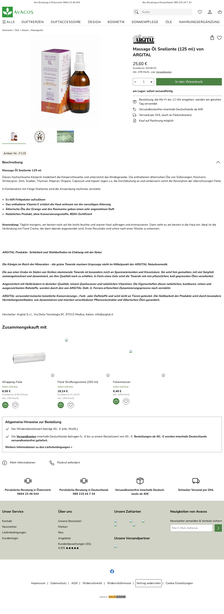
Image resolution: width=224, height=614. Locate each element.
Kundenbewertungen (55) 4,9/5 (74, 546)
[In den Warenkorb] (5, 405)
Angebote (64, 538)
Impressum (38, 583)
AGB (74, 583)
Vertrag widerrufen (148, 583)
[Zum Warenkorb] (220, 12)
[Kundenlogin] (210, 12)
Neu (60, 532)
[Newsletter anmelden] (218, 528)
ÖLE (17, 30)
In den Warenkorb (189, 81)
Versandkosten (164, 72)
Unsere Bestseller (70, 521)
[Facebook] (112, 571)
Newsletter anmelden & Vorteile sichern (196, 521)
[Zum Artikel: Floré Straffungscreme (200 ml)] (84, 358)
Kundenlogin (10, 538)
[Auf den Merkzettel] (219, 38)
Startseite (7, 30)
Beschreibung (12, 162)
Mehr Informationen (22, 462)
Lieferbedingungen (14, 532)
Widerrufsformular (119, 583)
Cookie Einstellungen (179, 583)
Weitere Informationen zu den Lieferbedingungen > (38, 447)
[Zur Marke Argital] (144, 39)
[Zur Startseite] (18, 12)
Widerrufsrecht (92, 583)
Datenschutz (58, 583)
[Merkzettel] (200, 12)
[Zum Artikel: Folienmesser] (140, 358)
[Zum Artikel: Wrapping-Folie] (29, 358)
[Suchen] (137, 12)
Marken (63, 527)
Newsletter (9, 527)
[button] (212, 38)
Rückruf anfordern (68, 462)
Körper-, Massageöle (32, 30)
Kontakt (7, 521)
